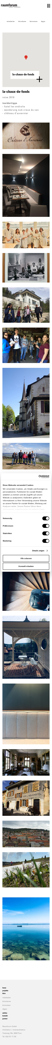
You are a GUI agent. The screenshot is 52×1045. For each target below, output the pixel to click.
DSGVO (43, 21)
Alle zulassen (26, 558)
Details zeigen (38, 551)
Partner (4, 1019)
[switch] (45, 526)
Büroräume (22, 21)
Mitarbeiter (11, 21)
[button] (26, 57)
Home (4, 988)
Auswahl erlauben (26, 566)
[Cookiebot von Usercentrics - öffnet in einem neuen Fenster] (38, 476)
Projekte (5, 991)
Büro (4, 993)
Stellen (4, 1013)
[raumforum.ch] (10, 6)
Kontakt (5, 1016)
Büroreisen (33, 21)
